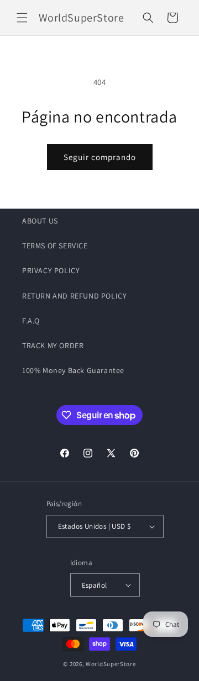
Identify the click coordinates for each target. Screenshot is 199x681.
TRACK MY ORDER (52, 345)
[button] (22, 18)
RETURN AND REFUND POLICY (74, 296)
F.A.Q (31, 321)
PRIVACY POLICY (51, 270)
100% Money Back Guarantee (73, 370)
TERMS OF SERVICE (55, 246)
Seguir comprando (100, 157)
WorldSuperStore (111, 664)
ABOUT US (40, 221)
